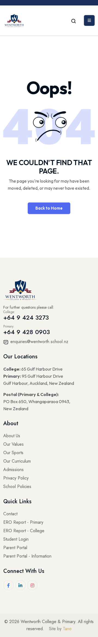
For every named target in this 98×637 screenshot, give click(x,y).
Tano (67, 629)
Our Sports (13, 453)
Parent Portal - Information (27, 556)
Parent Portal (15, 547)
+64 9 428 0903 (26, 331)
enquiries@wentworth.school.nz (38, 341)
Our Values (13, 444)
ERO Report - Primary (23, 522)
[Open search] (73, 20)
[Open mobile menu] (89, 20)
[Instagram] (32, 585)
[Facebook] (8, 585)
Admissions (13, 469)
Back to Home (49, 208)
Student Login (16, 539)
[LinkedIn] (20, 585)
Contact (10, 514)
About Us (11, 436)
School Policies (17, 486)
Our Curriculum (17, 461)
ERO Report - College (23, 531)
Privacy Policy (16, 478)
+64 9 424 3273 (26, 317)
